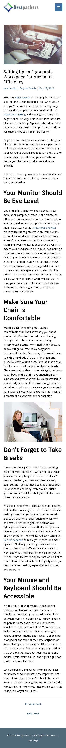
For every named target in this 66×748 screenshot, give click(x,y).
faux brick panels (13, 540)
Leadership (10, 88)
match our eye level (44, 227)
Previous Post (33, 704)
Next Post (33, 713)
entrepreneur (22, 97)
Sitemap (33, 740)
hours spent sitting (15, 114)
